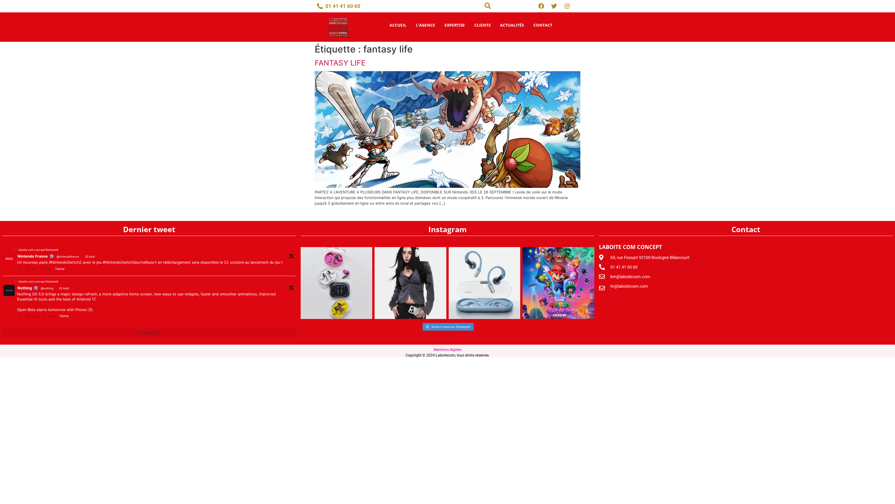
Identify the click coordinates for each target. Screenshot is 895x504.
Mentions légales (447, 349)
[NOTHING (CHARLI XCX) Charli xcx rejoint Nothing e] (410, 283)
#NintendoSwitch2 (65, 262)
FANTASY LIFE (340, 62)
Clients (482, 25)
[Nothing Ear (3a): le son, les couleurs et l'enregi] (336, 283)
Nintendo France (32, 256)
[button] (488, 6)
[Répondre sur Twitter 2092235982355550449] (20, 269)
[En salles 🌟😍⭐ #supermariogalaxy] (558, 283)
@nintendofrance (68, 256)
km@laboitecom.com (630, 276)
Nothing (24, 288)
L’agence (425, 25)
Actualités (512, 25)
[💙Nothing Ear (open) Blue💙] (484, 283)
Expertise (454, 25)
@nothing (47, 288)
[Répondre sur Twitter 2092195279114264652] (20, 316)
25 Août (90, 256)
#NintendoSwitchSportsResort (130, 262)
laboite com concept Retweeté (38, 250)
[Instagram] (567, 6)
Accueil (397, 25)
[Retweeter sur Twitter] (15, 249)
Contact (542, 25)
